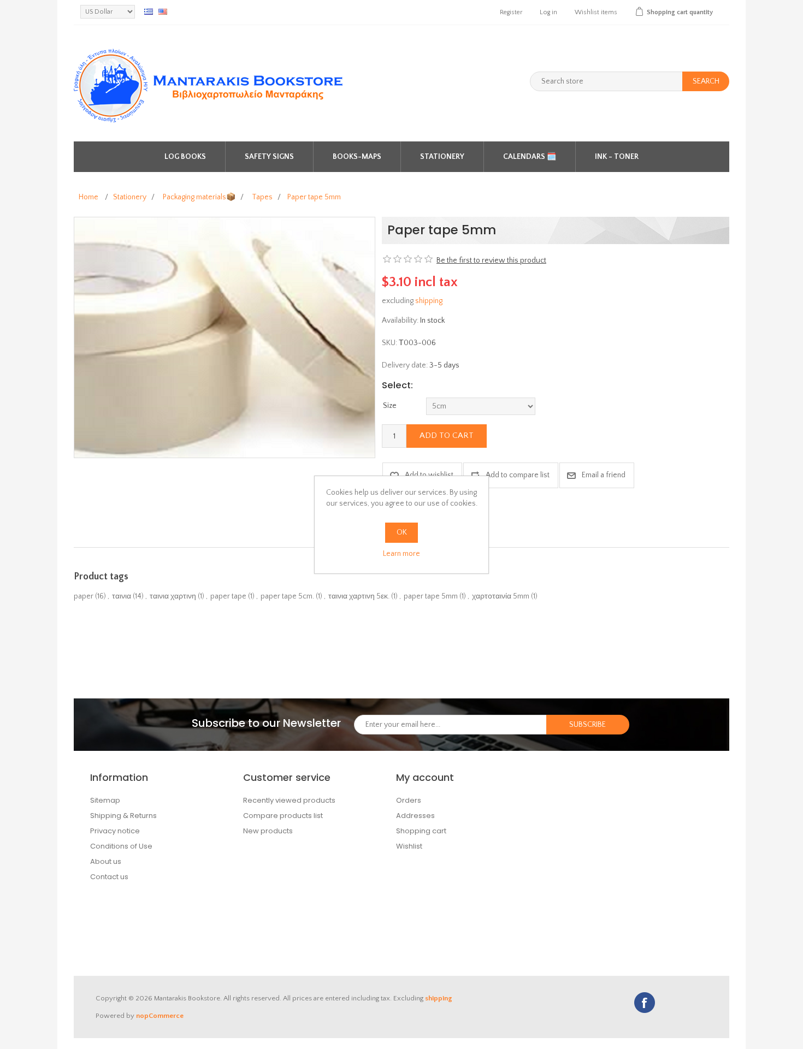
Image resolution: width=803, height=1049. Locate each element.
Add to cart (447, 435)
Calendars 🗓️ (529, 156)
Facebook (644, 1002)
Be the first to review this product (491, 260)
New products (268, 831)
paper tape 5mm (431, 596)
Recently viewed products (289, 800)
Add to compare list (518, 475)
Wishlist (409, 846)
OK (402, 532)
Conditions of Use (121, 846)
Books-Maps (357, 156)
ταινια (121, 596)
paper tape (228, 596)
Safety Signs (269, 156)
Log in (548, 12)
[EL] (148, 11)
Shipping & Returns (123, 815)
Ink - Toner (617, 156)
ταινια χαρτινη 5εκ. (358, 596)
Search (706, 81)
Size (390, 405)
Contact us (109, 877)
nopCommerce (160, 1016)
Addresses (415, 815)
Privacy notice (115, 831)
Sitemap (105, 800)
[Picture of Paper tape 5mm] (224, 337)
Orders (408, 800)
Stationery (442, 156)
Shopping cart (421, 831)
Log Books (185, 156)
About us (105, 861)
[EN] (162, 11)
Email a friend (603, 475)
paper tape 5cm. (287, 596)
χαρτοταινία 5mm (500, 596)
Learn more (401, 553)
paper (83, 596)
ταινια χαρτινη (173, 596)
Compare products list (283, 815)
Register (511, 12)
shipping (428, 301)
